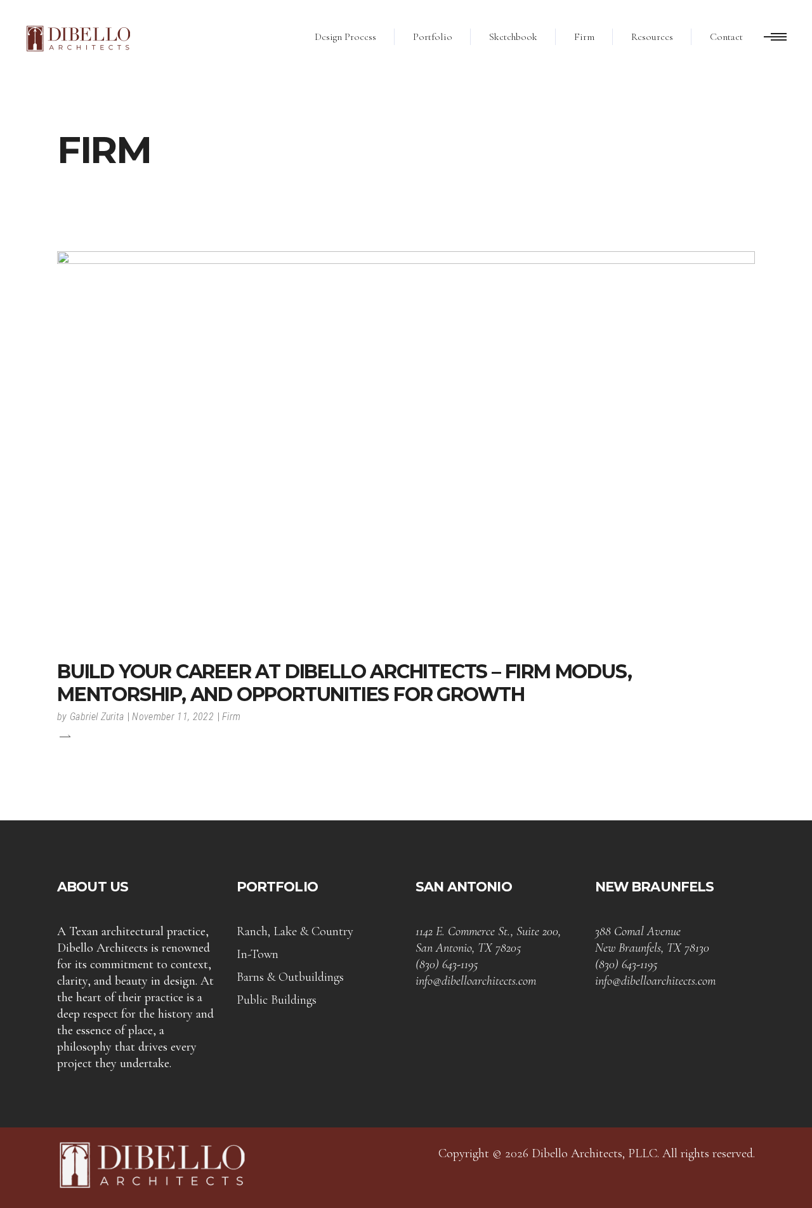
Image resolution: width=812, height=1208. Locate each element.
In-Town (257, 954)
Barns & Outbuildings (290, 977)
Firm (231, 717)
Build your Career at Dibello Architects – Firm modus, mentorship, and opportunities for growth (344, 683)
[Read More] (64, 736)
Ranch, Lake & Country (295, 931)
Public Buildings (277, 1000)
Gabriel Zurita (97, 717)
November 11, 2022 (172, 717)
